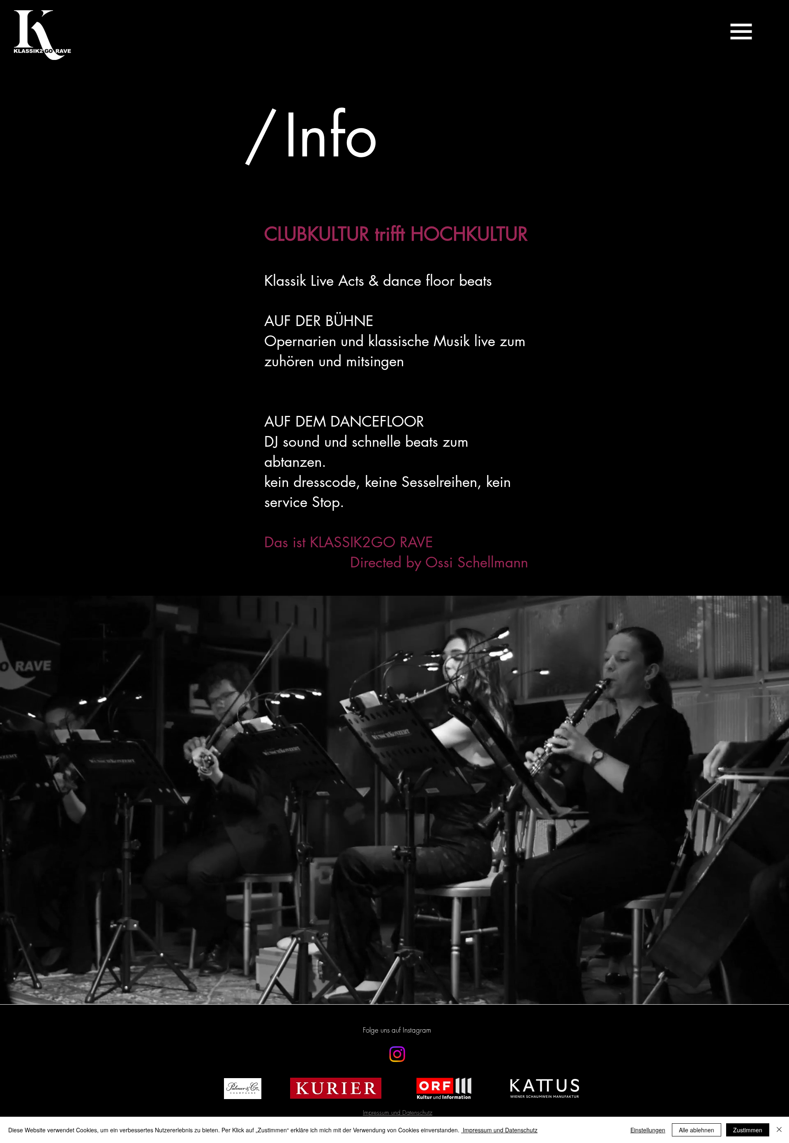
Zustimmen (747, 1130)
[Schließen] (779, 1129)
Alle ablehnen (696, 1130)
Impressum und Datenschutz (499, 1130)
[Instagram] (397, 1054)
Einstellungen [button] (647, 1130)
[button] (741, 31)
